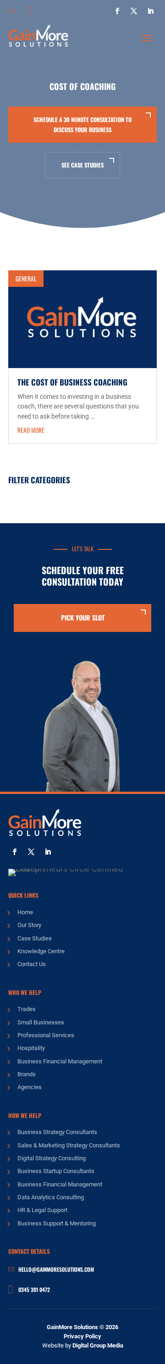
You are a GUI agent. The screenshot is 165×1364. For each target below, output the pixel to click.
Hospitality (31, 1048)
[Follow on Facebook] (117, 11)
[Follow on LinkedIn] (150, 11)
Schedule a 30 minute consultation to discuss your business (82, 124)
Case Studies (34, 938)
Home (25, 912)
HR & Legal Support (42, 1210)
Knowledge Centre (41, 951)
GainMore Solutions (72, 1327)
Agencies (29, 1087)
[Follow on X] (133, 11)
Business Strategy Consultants (57, 1132)
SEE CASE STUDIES (82, 165)
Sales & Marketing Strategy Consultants (68, 1145)
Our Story (29, 925)
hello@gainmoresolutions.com (56, 1269)
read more (30, 430)
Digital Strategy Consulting (51, 1158)
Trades (26, 1009)
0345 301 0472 (34, 1289)
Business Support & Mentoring (56, 1223)
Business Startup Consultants (55, 1171)
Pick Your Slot (82, 617)
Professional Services (45, 1035)
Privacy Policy (82, 1336)
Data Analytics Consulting (50, 1197)
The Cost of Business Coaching (72, 382)
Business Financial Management (59, 1061)
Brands (26, 1074)
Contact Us (31, 964)
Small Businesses (40, 1022)
